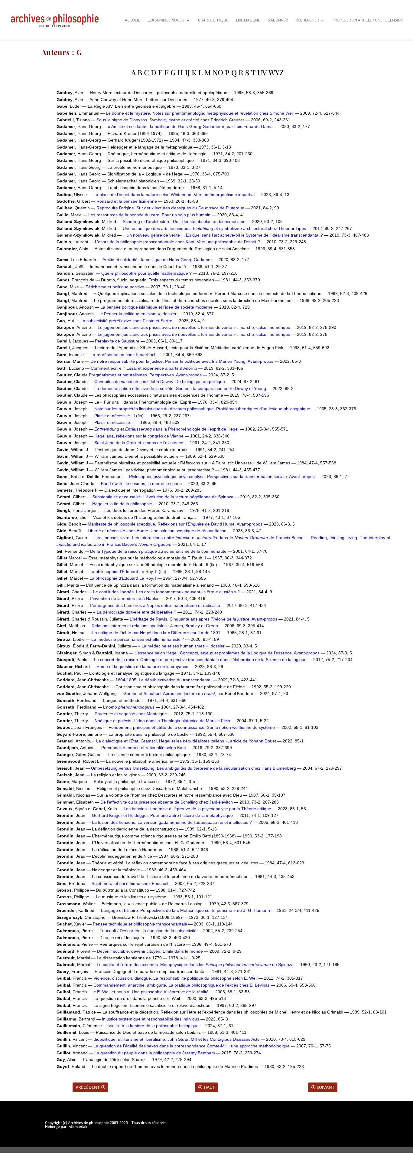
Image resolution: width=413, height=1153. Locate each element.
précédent (88, 1087)
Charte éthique (213, 20)
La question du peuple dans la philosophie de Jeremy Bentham (154, 1052)
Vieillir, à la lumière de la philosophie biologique (154, 1025)
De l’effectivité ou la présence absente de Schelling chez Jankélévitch (166, 802)
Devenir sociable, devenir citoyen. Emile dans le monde (150, 951)
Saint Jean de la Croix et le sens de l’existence (138, 442)
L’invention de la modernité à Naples (124, 598)
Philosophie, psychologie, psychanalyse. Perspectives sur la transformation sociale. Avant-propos (222, 476)
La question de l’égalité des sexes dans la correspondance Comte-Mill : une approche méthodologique (191, 1045)
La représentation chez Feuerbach (123, 354)
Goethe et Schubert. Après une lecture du (169, 693)
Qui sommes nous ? (166, 20)
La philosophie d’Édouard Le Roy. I (122, 578)
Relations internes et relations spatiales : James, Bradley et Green (155, 625)
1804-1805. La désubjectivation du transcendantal (163, 679)
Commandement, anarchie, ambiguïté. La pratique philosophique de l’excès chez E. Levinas (181, 985)
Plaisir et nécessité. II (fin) (119, 415)
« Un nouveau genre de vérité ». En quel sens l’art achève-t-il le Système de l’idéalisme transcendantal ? (223, 235)
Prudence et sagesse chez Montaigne (131, 713)
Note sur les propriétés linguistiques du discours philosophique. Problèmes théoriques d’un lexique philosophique (202, 408)
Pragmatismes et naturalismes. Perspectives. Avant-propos (145, 374)
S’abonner (278, 20)
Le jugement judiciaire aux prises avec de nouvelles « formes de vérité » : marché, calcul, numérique (194, 327)
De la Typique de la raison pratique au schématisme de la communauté (158, 551)
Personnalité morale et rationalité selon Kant (143, 747)
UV (262, 72)
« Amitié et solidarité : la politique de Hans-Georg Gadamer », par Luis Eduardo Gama (190, 126)
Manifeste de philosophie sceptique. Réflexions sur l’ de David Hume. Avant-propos (175, 524)
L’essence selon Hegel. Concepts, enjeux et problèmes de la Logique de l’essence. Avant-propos (227, 652)
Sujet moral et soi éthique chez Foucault (130, 883)
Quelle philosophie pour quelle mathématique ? (146, 273)
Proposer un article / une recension (368, 20)
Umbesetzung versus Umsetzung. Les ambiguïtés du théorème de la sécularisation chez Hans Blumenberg (193, 768)
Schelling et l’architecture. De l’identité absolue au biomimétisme (184, 221)
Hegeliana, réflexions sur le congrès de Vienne (139, 436)
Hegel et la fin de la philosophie (122, 503)
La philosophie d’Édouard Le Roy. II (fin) (127, 571)
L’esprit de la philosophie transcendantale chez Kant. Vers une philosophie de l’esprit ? (177, 241)
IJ (187, 72)
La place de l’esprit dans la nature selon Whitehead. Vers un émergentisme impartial (174, 194)
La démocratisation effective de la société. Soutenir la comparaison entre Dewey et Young (180, 388)
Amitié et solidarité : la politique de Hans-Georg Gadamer (157, 259)
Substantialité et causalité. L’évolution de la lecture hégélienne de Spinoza (162, 496)
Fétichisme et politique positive (115, 286)
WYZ (276, 72)
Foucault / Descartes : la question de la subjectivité (148, 930)
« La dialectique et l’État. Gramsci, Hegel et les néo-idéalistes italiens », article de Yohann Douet (185, 741)
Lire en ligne (248, 20)
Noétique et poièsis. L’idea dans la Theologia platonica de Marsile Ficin (162, 720)
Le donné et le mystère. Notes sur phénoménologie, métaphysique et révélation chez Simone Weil (200, 113)
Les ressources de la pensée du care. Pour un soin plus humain (149, 214)
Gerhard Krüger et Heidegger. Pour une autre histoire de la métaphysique (162, 815)
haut (209, 1087)
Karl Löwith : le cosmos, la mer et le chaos (141, 483)
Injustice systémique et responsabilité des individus (151, 1019)
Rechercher (307, 20)
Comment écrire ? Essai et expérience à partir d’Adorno (144, 368)
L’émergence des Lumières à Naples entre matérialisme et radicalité (155, 605)
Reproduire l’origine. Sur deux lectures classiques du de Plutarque (170, 207)
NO (218, 72)
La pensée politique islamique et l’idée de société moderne (156, 307)
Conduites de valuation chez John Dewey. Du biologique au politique (159, 381)
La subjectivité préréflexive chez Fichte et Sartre (126, 320)
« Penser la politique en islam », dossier (138, 313)
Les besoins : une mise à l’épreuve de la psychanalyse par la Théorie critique (197, 808)
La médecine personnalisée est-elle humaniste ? (137, 639)
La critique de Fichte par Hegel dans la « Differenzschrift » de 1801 (157, 632)
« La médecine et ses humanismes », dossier (181, 646)
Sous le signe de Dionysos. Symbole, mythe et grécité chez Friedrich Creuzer (170, 119)
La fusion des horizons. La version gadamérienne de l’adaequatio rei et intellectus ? (172, 822)
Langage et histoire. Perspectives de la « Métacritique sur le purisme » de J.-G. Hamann (185, 910)
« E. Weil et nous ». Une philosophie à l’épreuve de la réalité (151, 991)
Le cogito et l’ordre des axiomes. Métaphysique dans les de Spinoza (195, 964)
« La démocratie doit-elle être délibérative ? (134, 612)
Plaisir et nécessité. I (114, 422)
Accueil (132, 20)
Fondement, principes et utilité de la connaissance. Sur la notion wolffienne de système (192, 727)
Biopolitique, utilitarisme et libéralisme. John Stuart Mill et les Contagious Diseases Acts (176, 1039)
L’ (128, 707)
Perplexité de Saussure (117, 341)
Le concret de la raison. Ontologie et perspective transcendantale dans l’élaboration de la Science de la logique (200, 659)
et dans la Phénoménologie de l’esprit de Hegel (166, 429)
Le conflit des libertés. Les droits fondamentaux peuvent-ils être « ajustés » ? (166, 591)
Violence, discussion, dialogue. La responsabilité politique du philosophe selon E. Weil (175, 978)
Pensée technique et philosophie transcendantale (140, 924)
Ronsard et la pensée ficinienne (126, 201)
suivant (325, 1087)
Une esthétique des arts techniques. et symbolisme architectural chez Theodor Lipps (214, 228)
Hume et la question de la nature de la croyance (142, 666)
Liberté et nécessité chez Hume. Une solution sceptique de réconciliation (157, 530)
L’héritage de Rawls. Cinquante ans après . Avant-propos (203, 619)
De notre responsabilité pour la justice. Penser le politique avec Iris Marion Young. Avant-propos (182, 361)
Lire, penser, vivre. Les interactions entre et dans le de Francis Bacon (199, 537)
